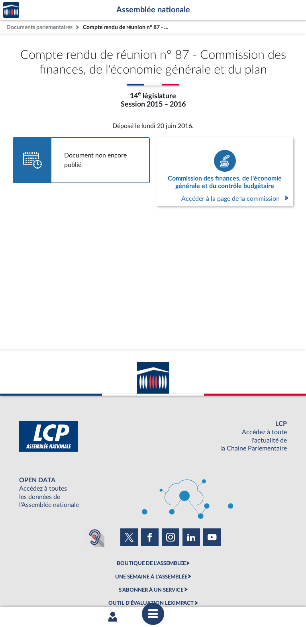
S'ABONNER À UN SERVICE (151, 590)
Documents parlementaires (39, 27)
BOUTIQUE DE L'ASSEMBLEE (151, 563)
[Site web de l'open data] (153, 493)
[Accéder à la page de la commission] (224, 171)
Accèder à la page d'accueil (11, 10)
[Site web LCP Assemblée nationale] (153, 436)
